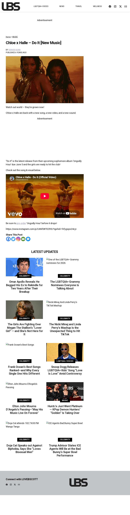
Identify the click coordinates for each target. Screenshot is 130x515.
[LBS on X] (120, 6)
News (61, 6)
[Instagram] (18, 239)
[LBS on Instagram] (115, 6)
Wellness (97, 6)
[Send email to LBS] (126, 6)
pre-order (21, 223)
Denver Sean (14, 50)
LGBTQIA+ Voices (41, 6)
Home (8, 37)
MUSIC (15, 37)
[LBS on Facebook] (110, 6)
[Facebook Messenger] (28, 239)
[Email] (23, 239)
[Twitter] (13, 239)
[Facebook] (8, 239)
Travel (78, 6)
